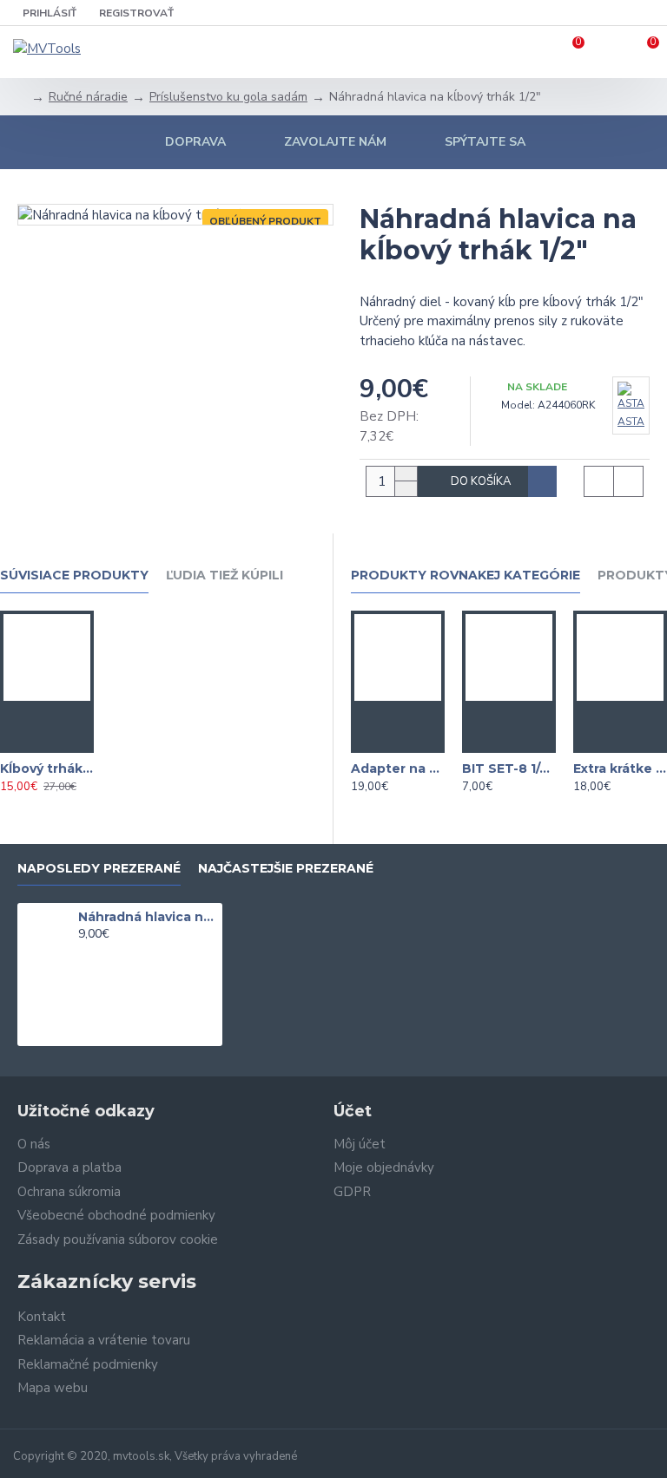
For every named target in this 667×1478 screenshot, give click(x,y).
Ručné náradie (88, 96)
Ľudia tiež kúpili (224, 575)
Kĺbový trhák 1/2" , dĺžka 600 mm (47, 768)
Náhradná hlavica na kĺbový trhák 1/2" (146, 917)
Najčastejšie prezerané (285, 868)
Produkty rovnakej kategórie (465, 575)
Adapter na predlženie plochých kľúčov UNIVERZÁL (398, 768)
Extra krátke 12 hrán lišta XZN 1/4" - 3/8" (620, 768)
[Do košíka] (47, 714)
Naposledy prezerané (99, 868)
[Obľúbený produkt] (29, 740)
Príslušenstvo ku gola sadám (228, 96)
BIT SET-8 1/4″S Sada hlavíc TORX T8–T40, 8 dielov (509, 768)
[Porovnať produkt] (64, 740)
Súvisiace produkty (74, 575)
